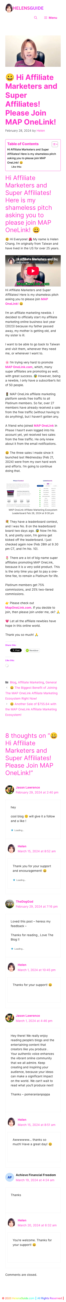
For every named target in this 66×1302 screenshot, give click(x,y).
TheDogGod (24, 901)
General (51, 682)
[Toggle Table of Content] (53, 144)
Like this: (16, 166)
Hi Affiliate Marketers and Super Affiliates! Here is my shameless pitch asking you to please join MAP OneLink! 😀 (31, 156)
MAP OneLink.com (19, 367)
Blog (13, 682)
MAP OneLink (28, 226)
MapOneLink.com (18, 607)
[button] (36, 17)
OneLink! (12, 303)
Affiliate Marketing (31, 682)
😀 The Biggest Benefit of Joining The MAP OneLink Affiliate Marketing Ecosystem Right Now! (31, 693)
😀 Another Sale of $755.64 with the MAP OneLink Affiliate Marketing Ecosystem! (31, 709)
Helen (22, 846)
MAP (44, 299)
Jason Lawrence (28, 787)
